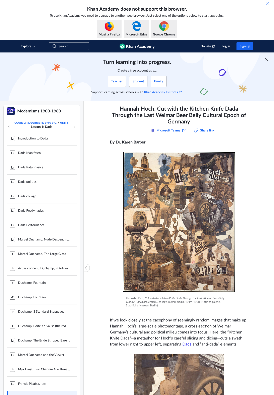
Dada (187, 344)
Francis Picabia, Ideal (32, 367)
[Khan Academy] (137, 46)
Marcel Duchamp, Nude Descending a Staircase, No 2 (44, 223)
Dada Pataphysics (30, 151)
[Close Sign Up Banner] (267, 60)
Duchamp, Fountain (32, 266)
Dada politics (27, 165)
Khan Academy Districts (161, 92)
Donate (206, 46)
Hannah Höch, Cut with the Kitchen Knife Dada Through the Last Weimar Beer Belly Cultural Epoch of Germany (44, 381)
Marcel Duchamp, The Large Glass (42, 237)
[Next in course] (74, 126)
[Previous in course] (8, 126)
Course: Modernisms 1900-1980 (35, 123)
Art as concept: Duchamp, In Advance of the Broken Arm (44, 252)
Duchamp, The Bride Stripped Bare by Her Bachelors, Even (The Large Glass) (44, 324)
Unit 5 (64, 123)
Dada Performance (31, 208)
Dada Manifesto (29, 136)
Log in (226, 46)
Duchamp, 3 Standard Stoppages (41, 295)
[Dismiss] (267, 3)
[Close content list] (86, 268)
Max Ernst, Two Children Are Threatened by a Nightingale (44, 353)
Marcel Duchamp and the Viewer (41, 338)
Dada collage (27, 179)
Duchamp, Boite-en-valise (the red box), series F (44, 309)
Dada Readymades (31, 194)
